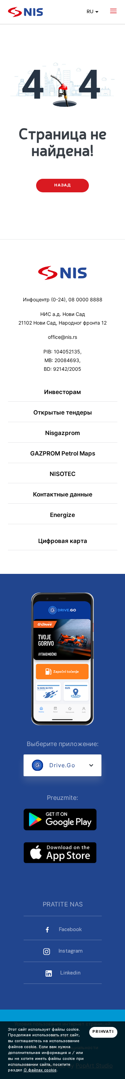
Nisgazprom (62, 433)
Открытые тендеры (62, 412)
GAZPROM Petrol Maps (62, 453)
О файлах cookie (40, 1070)
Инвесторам (62, 392)
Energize (62, 515)
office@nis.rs (62, 337)
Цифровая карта (62, 541)
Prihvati (103, 1032)
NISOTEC (63, 474)
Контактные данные (62, 494)
